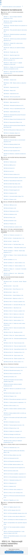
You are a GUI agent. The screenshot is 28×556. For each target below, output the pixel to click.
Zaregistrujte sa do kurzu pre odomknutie (14, 552)
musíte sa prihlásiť (18, 550)
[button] (1, 1)
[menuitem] (1, 3)
